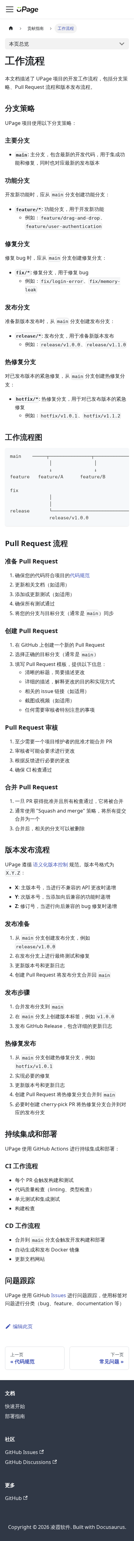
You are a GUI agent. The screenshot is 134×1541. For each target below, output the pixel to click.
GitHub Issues (21, 1452)
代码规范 (80, 575)
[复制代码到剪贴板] (121, 455)
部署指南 (15, 1416)
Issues (58, 1295)
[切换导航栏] (9, 9)
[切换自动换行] (110, 455)
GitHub (13, 1498)
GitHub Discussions (28, 1462)
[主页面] (11, 28)
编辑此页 (23, 1326)
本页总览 (19, 43)
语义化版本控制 (50, 864)
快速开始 (15, 1406)
